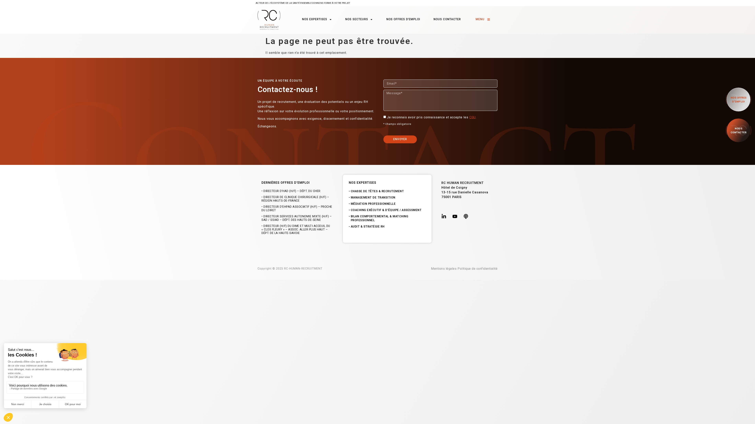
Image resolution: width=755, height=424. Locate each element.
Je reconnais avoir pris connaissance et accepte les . (432, 117)
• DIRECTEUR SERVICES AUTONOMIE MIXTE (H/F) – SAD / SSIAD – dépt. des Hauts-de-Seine (296, 218)
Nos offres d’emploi (403, 19)
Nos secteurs (356, 19)
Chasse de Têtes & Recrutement (377, 191)
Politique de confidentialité (477, 268)
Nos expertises (314, 19)
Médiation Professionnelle (373, 204)
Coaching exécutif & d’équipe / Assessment (386, 210)
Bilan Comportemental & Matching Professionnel (379, 218)
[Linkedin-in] (443, 216)
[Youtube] (454, 216)
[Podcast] (465, 216)
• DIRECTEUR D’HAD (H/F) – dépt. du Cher (290, 191)
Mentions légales (444, 268)
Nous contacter (447, 19)
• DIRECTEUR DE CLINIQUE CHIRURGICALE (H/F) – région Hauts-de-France (295, 199)
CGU (472, 117)
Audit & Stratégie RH (368, 226)
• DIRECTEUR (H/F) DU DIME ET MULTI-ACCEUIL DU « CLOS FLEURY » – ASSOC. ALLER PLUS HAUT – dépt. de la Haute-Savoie (295, 229)
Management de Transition (373, 197)
